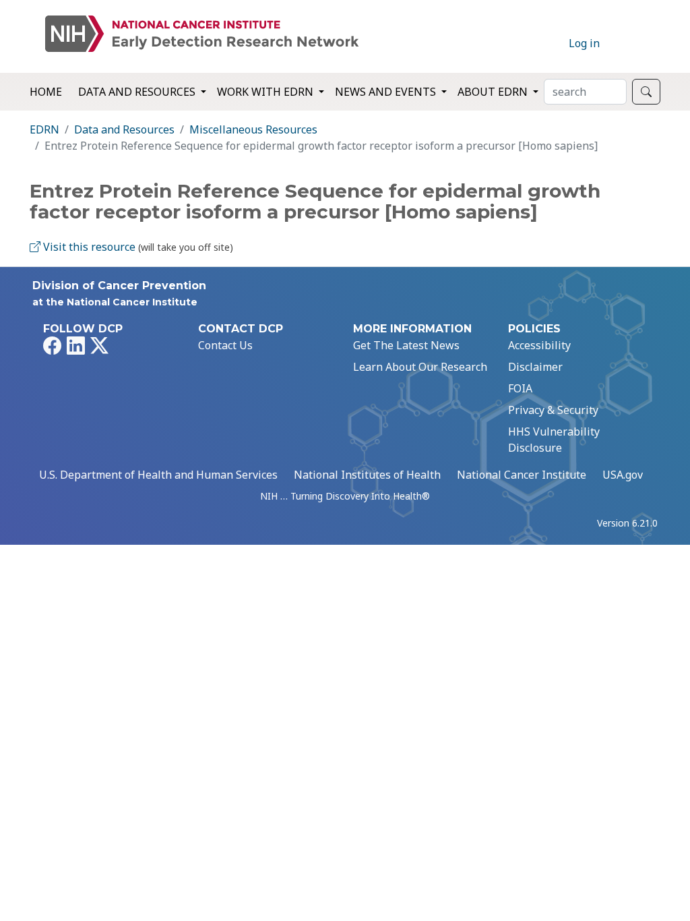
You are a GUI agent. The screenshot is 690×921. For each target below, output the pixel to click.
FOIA (520, 388)
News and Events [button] (387, 91)
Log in (584, 43)
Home (46, 91)
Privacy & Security (553, 410)
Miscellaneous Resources (253, 129)
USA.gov (622, 474)
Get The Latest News (406, 345)
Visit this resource (87, 246)
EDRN (44, 129)
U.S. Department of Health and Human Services (158, 474)
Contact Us (225, 345)
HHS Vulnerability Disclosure (554, 439)
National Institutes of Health (367, 474)
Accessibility (539, 345)
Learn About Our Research (420, 366)
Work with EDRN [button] (266, 91)
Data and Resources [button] (138, 91)
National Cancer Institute (521, 474)
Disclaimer (535, 366)
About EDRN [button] (494, 91)
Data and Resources (124, 129)
